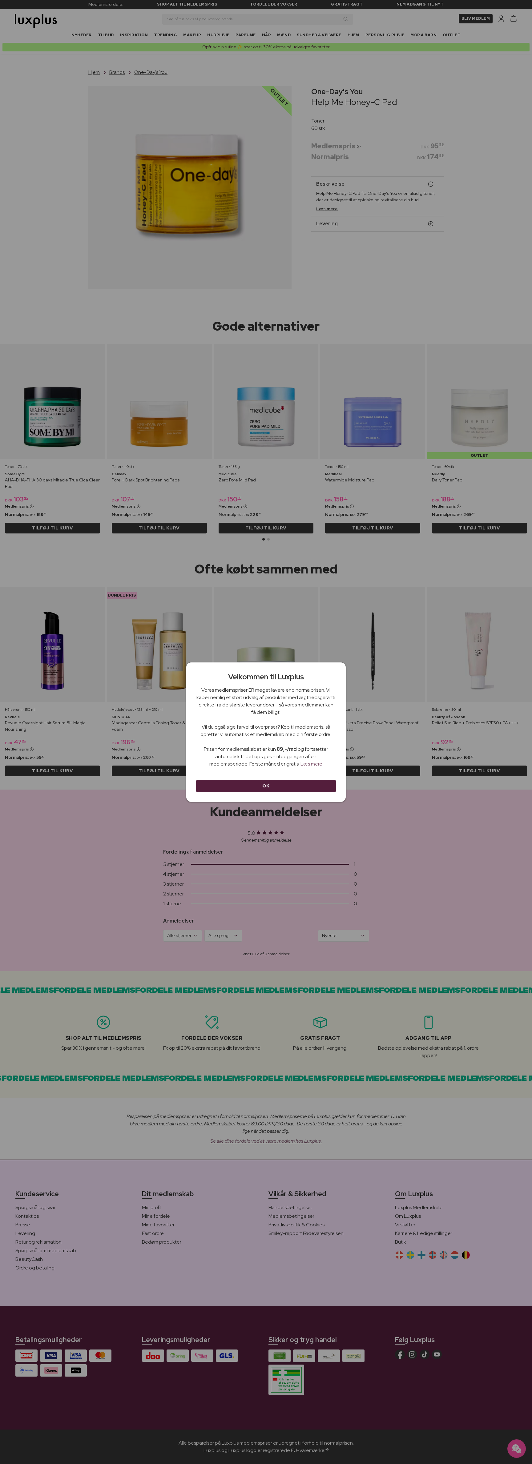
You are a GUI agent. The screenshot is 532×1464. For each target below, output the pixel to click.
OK (265, 786)
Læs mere (311, 764)
